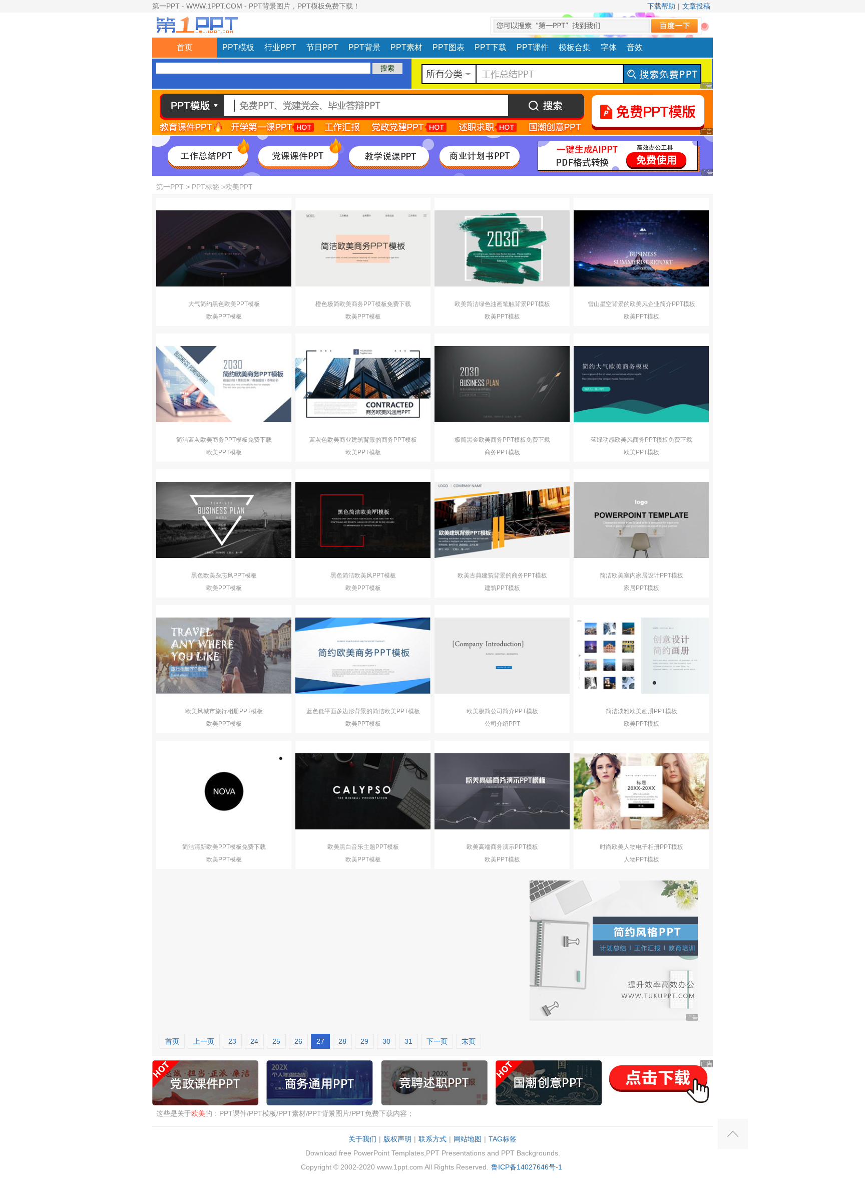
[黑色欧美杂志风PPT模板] (223, 519)
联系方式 (432, 1139)
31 (408, 1041)
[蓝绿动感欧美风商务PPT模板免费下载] (641, 384)
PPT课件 (533, 47)
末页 (469, 1041)
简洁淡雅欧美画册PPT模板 (641, 711)
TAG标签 (503, 1139)
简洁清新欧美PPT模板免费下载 (224, 846)
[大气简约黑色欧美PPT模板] (223, 248)
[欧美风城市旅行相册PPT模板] (223, 655)
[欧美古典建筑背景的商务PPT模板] (502, 519)
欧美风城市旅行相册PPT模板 (224, 711)
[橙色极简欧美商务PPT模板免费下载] (362, 248)
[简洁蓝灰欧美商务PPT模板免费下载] (223, 384)
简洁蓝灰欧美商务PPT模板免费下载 (224, 439)
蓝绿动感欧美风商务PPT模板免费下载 (641, 439)
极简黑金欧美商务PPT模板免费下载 (502, 439)
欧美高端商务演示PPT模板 (502, 846)
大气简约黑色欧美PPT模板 (224, 304)
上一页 (203, 1041)
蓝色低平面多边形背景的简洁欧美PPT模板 (363, 711)
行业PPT (280, 47)
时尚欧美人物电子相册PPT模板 (641, 846)
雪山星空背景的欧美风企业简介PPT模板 (641, 304)
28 (342, 1041)
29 (364, 1041)
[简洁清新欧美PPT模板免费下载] (223, 791)
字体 (609, 47)
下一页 (437, 1041)
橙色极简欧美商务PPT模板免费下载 (363, 304)
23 (232, 1041)
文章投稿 (696, 6)
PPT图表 (448, 47)
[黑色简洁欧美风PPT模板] (362, 519)
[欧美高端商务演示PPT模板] (502, 791)
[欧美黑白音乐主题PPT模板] (362, 791)
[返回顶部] (733, 1134)
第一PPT (170, 187)
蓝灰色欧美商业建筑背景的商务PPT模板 (363, 439)
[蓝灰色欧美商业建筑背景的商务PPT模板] (362, 384)
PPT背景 (364, 47)
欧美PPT (239, 187)
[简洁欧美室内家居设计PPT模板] (641, 519)
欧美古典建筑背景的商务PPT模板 (502, 575)
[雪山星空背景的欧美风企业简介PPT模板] (641, 248)
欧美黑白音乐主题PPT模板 (363, 846)
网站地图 (468, 1139)
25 (276, 1041)
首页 (185, 47)
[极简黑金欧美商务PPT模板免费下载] (502, 384)
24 (254, 1041)
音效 (635, 47)
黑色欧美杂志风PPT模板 (224, 575)
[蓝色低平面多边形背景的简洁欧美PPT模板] (362, 655)
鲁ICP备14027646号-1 (526, 1167)
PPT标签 (205, 187)
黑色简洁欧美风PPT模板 (363, 575)
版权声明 (397, 1139)
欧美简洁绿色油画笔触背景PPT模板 (502, 304)
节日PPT (322, 47)
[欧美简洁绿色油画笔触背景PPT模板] (502, 248)
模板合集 (575, 47)
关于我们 (362, 1139)
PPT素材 (406, 47)
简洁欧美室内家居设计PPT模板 (641, 575)
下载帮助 (661, 6)
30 (386, 1041)
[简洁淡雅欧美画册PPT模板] (641, 655)
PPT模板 (238, 47)
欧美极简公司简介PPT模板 (502, 711)
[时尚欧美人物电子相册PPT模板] (641, 791)
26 (298, 1041)
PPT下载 (491, 47)
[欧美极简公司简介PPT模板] (502, 655)
